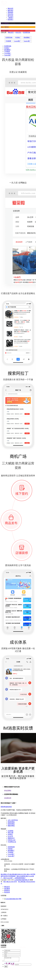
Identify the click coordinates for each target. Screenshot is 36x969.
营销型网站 (11, 822)
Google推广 (17, 41)
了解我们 (10, 17)
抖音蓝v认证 (11, 840)
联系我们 (10, 19)
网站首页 (10, 8)
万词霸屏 (8, 41)
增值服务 (10, 12)
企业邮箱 (10, 830)
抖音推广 (18, 37)
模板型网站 (11, 825)
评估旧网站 (7, 790)
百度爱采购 (26, 32)
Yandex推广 (27, 41)
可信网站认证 (12, 842)
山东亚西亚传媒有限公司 (22, 880)
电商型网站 (11, 824)
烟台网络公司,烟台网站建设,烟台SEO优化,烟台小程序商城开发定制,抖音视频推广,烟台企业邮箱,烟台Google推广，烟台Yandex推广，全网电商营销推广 (18, 876)
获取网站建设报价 (6, 806)
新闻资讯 (7, 890)
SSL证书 (10, 836)
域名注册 (10, 832)
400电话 (10, 834)
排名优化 (10, 14)
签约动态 (10, 16)
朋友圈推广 (27, 37)
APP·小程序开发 (13, 820)
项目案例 (7, 888)
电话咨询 (7, 892)
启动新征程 (7, 798)
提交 (6, 966)
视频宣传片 (11, 838)
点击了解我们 (5, 23)
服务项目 (10, 10)
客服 (19, 898)
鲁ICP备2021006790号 (10, 881)
